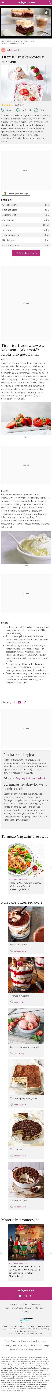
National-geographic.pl (12, 1345)
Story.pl (38, 1349)
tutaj (21, 1391)
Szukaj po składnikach (19, 1304)
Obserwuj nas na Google (18, 193)
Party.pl (26, 1345)
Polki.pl (46, 1345)
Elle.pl (7, 1341)
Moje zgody (40, 1307)
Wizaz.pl (19, 1349)
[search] (49, 2)
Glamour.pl (15, 1341)
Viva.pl (12, 1349)
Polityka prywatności (14, 1307)
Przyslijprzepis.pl (38, 1341)
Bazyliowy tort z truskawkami (30, 778)
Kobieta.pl (25, 1341)
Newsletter (36, 1304)
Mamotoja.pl (36, 1345)
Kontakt (25, 1311)
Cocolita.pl (29, 1349)
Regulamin (29, 1307)
